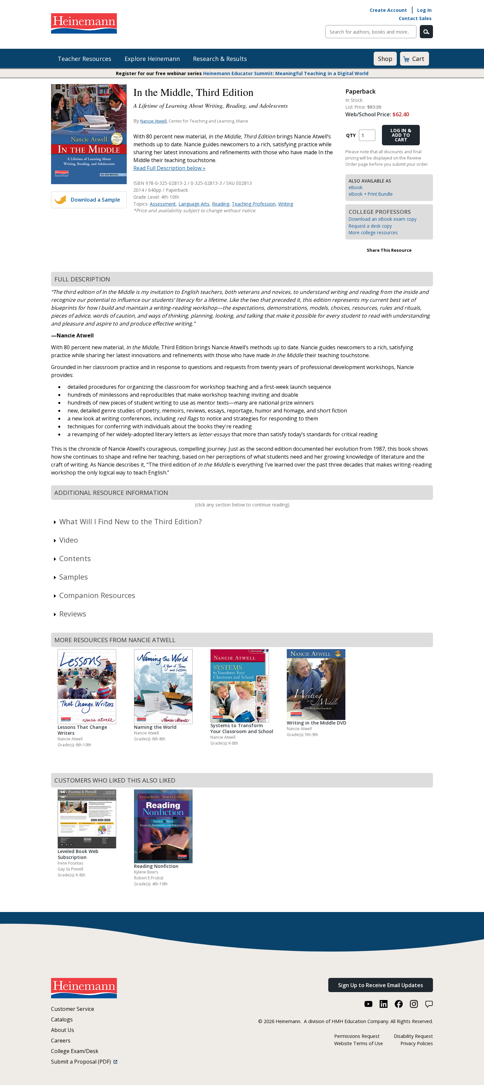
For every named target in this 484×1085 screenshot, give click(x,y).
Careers (60, 1040)
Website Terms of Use (358, 1043)
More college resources (373, 232)
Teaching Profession (254, 204)
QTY (351, 135)
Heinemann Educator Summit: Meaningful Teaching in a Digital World (285, 73)
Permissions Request (357, 1036)
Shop (385, 59)
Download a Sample (95, 199)
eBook (356, 187)
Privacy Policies (416, 1043)
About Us (62, 1030)
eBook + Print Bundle (371, 194)
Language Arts (193, 204)
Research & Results (220, 59)
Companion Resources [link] (97, 595)
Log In (424, 10)
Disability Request (413, 1036)
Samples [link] (73, 577)
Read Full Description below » (169, 168)
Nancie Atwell (153, 121)
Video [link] (68, 540)
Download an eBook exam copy (383, 219)
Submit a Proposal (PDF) (82, 1061)
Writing (285, 204)
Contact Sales (415, 18)
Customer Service (72, 1009)
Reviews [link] (72, 613)
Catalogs (62, 1019)
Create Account (388, 10)
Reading (220, 204)
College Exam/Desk (74, 1051)
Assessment (163, 204)
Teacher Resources (84, 59)
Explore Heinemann (152, 59)
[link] (242, 521)
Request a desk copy (370, 226)
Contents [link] (75, 558)
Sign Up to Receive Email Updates (380, 985)
